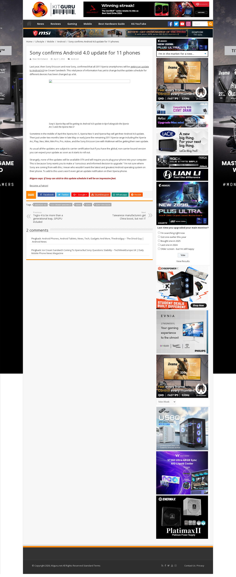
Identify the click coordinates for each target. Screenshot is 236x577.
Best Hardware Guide (111, 23)
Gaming (72, 23)
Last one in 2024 (169, 244)
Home (29, 23)
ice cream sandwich (61, 204)
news (78, 204)
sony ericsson (103, 204)
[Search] (210, 23)
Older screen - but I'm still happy (177, 248)
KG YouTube (138, 23)
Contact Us (190, 565)
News (40, 23)
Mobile (88, 23)
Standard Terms (91, 565)
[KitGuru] (53, 8)
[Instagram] (188, 23)
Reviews (56, 23)
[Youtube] (182, 23)
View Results (183, 261)
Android (61, 41)
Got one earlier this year (173, 237)
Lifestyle (39, 41)
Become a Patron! (39, 185)
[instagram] (175, 566)
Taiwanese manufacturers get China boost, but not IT (129, 215)
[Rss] (162, 566)
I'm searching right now (173, 233)
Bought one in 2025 (171, 240)
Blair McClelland (40, 59)
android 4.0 (40, 204)
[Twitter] (176, 23)
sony (88, 204)
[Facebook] (170, 23)
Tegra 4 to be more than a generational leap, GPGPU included (48, 217)
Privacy (200, 565)
